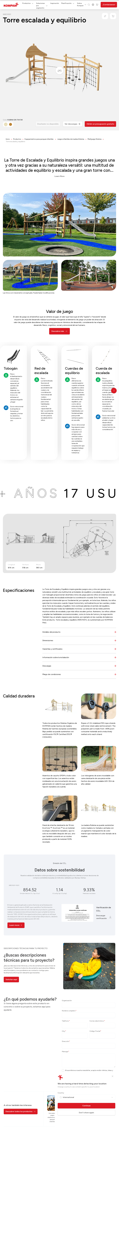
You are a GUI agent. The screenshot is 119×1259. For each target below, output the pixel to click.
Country (61, 1093)
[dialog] (59, 629)
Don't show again (86, 1112)
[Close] (112, 1076)
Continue (86, 1106)
